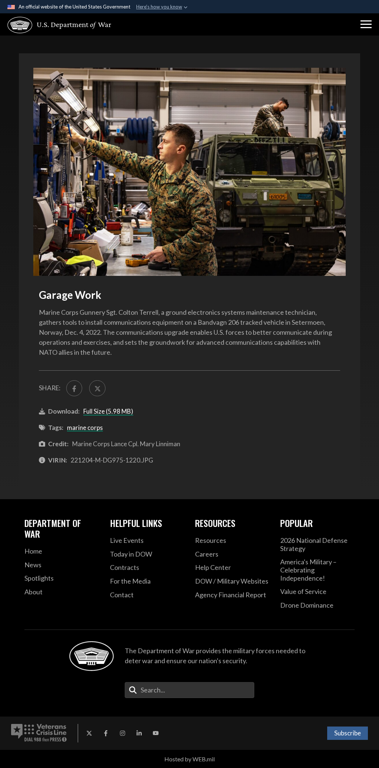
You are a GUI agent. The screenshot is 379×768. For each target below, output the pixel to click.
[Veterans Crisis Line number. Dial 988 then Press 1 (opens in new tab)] (39, 733)
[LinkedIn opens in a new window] (139, 733)
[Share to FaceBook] (74, 388)
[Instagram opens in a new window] (122, 733)
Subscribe (347, 733)
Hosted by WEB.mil (189, 758)
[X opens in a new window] (89, 733)
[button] (366, 24)
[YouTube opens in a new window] (155, 733)
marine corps (85, 427)
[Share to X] (97, 388)
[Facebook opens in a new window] (105, 733)
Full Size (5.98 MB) (108, 411)
